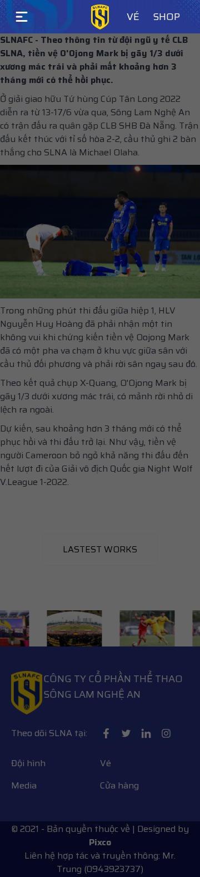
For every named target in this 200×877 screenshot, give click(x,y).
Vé (133, 17)
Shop (166, 17)
